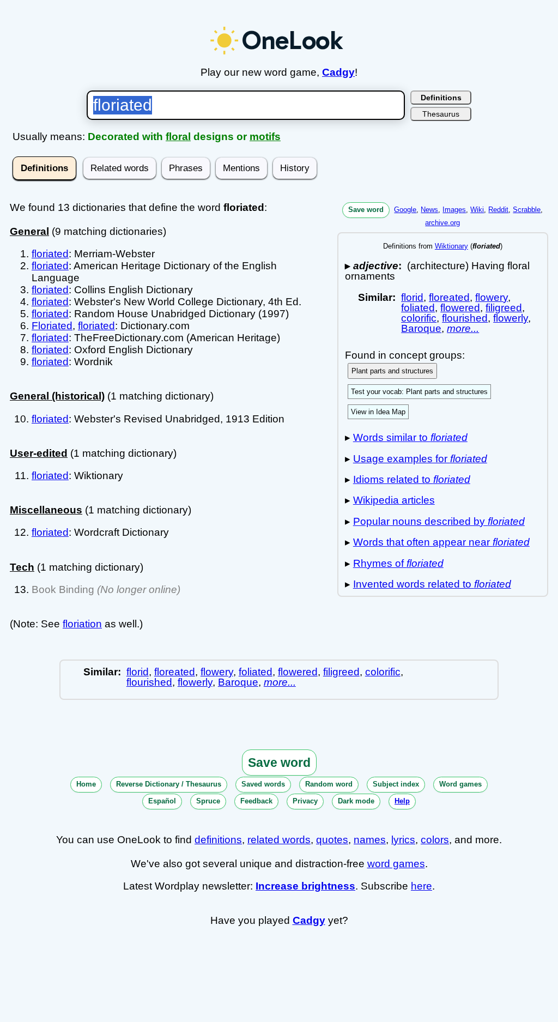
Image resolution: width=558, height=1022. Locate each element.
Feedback (256, 801)
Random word (329, 784)
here (421, 886)
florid (412, 297)
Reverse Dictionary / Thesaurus (168, 784)
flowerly (510, 318)
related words (279, 839)
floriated (50, 253)
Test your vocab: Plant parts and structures (419, 392)
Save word (366, 209)
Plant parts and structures (392, 371)
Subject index (396, 784)
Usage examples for (420, 458)
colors (435, 839)
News (429, 209)
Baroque (421, 328)
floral (178, 136)
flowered (460, 307)
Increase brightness (305, 886)
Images (454, 209)
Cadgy (338, 72)
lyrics (403, 839)
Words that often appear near (441, 542)
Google (405, 209)
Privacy (305, 801)
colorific (418, 318)
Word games (460, 784)
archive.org (442, 223)
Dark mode (356, 801)
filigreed (504, 307)
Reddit (498, 209)
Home (86, 784)
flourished (465, 318)
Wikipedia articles (394, 500)
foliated (418, 307)
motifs (265, 136)
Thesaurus (440, 114)
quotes (332, 839)
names (370, 839)
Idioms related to (411, 479)
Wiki (477, 209)
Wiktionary (451, 246)
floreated (449, 297)
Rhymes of (398, 563)
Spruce (208, 801)
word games (396, 863)
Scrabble (527, 209)
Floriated (52, 325)
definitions (218, 839)
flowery (491, 297)
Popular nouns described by (439, 521)
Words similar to (410, 437)
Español (162, 801)
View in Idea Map (378, 412)
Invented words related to (432, 584)
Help (402, 801)
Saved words (263, 784)
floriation (82, 624)
